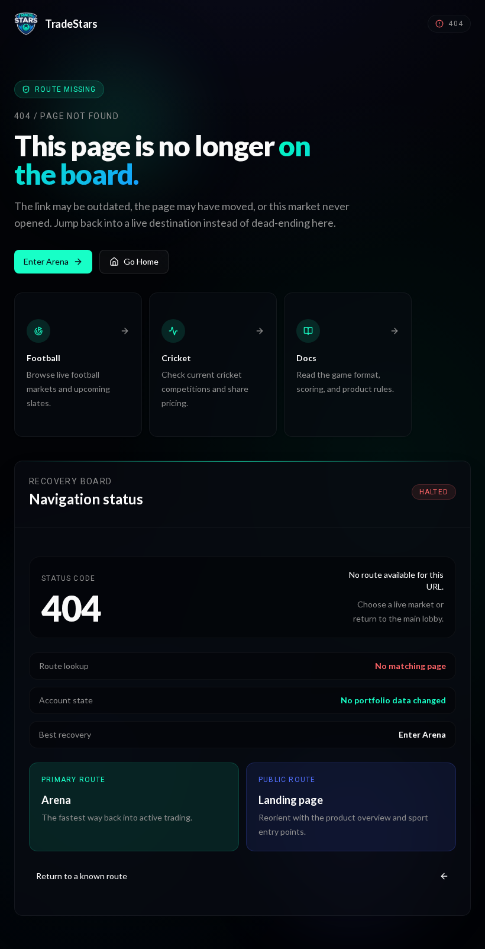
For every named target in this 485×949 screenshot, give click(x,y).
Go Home (141, 261)
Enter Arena (46, 261)
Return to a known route (81, 876)
